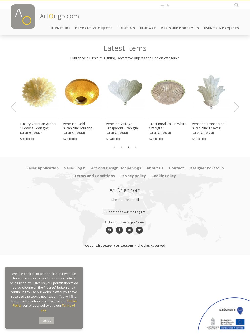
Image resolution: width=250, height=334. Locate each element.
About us (155, 168)
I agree (46, 320)
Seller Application (42, 168)
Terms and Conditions (94, 175)
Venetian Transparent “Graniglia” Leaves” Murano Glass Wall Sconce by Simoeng (209, 126)
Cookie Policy (163, 175)
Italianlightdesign (31, 132)
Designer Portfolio (180, 28)
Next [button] (234, 107)
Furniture (60, 28)
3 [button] (128, 147)
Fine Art (148, 28)
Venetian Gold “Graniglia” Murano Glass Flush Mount (78, 126)
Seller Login (74, 168)
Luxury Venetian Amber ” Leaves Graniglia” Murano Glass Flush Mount (38, 126)
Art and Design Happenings (116, 168)
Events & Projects (221, 28)
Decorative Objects (94, 28)
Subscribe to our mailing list (125, 212)
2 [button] (121, 147)
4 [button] (136, 147)
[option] (39, 104)
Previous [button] (16, 107)
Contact (176, 168)
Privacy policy (133, 175)
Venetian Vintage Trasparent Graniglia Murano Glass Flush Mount (122, 126)
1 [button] (114, 147)
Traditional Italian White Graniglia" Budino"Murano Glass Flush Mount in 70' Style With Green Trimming (168, 126)
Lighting (126, 28)
